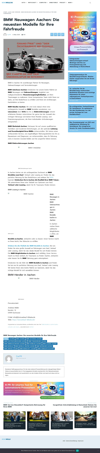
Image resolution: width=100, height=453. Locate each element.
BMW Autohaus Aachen (34, 339)
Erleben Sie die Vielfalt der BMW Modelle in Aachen (28, 246)
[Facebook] (52, 34)
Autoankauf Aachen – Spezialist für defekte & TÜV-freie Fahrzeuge (85, 424)
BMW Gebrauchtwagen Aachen (14, 344)
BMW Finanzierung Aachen (37, 341)
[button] (90, 2)
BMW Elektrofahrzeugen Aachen (15, 341)
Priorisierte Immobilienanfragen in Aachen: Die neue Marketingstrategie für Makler (14, 425)
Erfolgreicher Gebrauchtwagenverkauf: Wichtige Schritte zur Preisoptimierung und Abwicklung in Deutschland (80, 63)
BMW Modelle (8, 346)
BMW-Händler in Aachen (46, 349)
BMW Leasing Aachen (50, 344)
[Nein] (98, 450)
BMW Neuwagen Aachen (44, 346)
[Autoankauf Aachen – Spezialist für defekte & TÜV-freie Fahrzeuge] (85, 416)
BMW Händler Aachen (34, 344)
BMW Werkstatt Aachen (28, 349)
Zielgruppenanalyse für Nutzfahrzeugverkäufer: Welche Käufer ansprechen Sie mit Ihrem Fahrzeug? (82, 78)
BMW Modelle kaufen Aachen (25, 346)
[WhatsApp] (62, 34)
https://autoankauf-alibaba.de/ (23, 320)
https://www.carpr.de (21, 358)
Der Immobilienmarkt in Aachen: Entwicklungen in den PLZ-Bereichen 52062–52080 (60, 425)
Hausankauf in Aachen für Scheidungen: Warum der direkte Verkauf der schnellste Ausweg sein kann (37, 425)
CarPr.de (31, 327)
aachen (11, 339)
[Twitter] (55, 34)
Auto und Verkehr (14, 12)
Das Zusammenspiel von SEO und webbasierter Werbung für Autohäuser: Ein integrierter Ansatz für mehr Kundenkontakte (82, 125)
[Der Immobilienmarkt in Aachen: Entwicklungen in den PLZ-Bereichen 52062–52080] (62, 416)
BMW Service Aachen (11, 349)
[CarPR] (5, 34)
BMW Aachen (20, 339)
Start (5, 12)
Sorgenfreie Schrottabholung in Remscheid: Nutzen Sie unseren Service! (75, 406)
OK (77, 450)
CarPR (9, 34)
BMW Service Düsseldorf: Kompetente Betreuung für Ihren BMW (24, 406)
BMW (51, 177)
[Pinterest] (59, 34)
